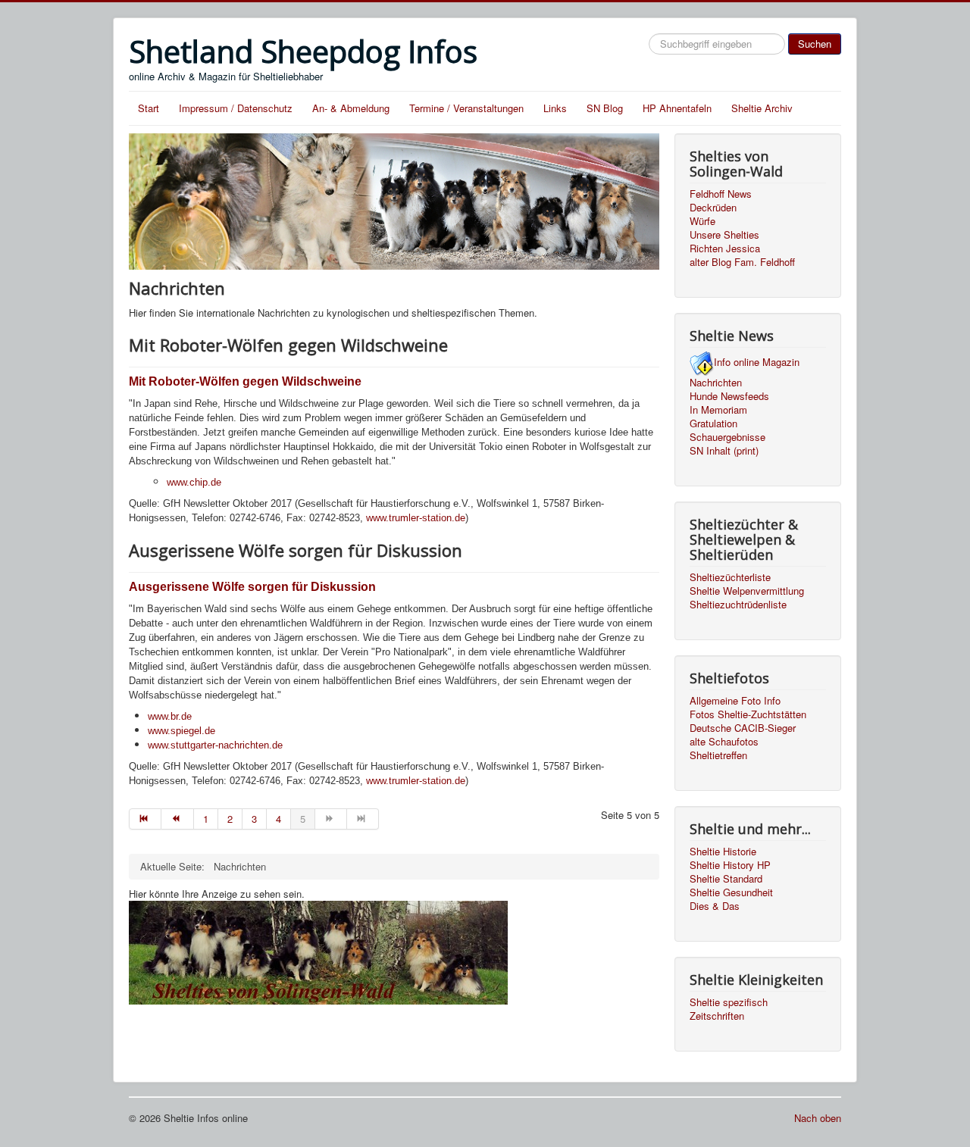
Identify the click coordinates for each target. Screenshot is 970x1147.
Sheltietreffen (718, 755)
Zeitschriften (717, 1016)
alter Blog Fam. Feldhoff (742, 262)
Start (148, 108)
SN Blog (605, 108)
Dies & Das (715, 906)
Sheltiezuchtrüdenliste (738, 604)
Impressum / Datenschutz (236, 108)
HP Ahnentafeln (677, 108)
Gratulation (713, 423)
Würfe (702, 221)
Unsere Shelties (724, 235)
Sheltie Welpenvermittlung (747, 591)
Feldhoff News (721, 194)
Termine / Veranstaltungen (466, 108)
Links (555, 108)
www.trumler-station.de (415, 517)
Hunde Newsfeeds (729, 396)
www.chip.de (194, 482)
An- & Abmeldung (351, 108)
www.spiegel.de (181, 730)
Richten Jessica (725, 248)
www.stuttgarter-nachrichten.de (215, 745)
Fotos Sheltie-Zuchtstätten (748, 714)
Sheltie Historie (723, 851)
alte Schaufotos (724, 742)
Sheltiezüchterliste (730, 577)
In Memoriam (718, 410)
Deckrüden (713, 207)
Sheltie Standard (726, 879)
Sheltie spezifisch (729, 1002)
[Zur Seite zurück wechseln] (177, 819)
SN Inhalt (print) (724, 451)
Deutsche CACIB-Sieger (743, 728)
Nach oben (817, 1118)
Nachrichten (716, 382)
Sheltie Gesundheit (731, 892)
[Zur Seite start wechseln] (145, 819)
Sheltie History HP (730, 865)
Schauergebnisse (727, 437)
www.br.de (170, 716)
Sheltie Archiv (762, 108)
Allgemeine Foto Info (735, 701)
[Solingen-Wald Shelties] (318, 950)
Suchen (814, 43)
